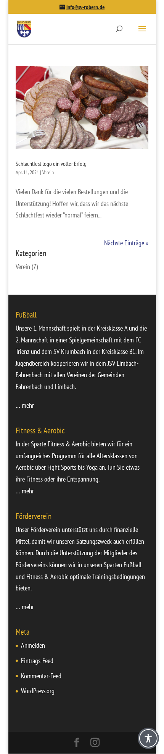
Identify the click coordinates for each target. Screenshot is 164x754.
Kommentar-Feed (41, 675)
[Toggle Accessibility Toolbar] (148, 738)
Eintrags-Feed (37, 660)
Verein (48, 172)
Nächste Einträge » (126, 242)
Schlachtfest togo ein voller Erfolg (51, 163)
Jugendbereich (32, 363)
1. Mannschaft (49, 328)
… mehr (25, 405)
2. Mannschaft (32, 340)
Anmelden (33, 645)
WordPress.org (38, 690)
